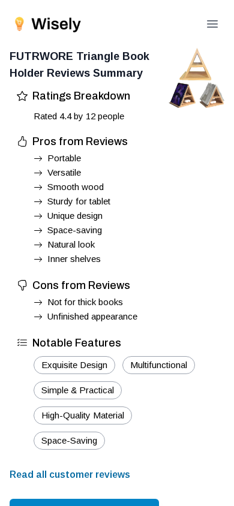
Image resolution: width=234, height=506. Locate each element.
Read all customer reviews (70, 474)
